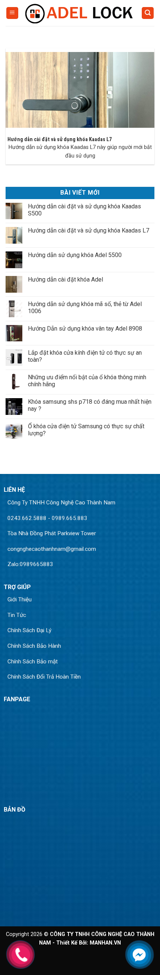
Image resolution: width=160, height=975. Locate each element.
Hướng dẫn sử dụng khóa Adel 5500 (75, 255)
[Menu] (12, 13)
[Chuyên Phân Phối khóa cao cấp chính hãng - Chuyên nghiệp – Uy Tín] (80, 13)
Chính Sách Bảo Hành (34, 646)
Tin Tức (16, 615)
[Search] (148, 13)
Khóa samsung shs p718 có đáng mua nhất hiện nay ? (89, 405)
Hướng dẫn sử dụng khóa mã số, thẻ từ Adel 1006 (85, 307)
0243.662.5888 (27, 518)
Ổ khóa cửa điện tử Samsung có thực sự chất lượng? (86, 430)
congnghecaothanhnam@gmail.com (51, 549)
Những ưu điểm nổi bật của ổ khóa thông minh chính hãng (87, 381)
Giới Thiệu (19, 599)
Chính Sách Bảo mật (32, 661)
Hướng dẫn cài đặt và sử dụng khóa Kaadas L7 (59, 139)
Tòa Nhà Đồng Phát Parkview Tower (51, 533)
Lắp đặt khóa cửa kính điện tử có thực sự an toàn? (85, 356)
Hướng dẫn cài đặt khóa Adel (65, 279)
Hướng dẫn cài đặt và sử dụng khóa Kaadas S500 (84, 210)
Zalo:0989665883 (30, 564)
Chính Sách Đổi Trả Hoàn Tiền (44, 676)
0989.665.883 (69, 518)
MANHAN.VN (105, 943)
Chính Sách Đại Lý (29, 630)
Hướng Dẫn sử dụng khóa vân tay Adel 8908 (85, 328)
